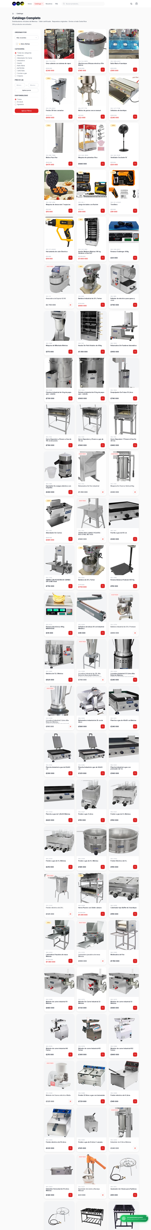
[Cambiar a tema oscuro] (131, 4)
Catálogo (38, 4)
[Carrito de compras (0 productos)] (136, 3)
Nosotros (49, 4)
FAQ (56, 4)
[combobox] (83, 4)
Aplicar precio (26, 90)
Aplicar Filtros (27, 111)
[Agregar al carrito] (70, 70)
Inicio (30, 4)
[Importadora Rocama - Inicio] (18, 4)
